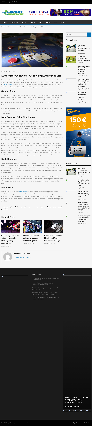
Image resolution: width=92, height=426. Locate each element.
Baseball (47, 22)
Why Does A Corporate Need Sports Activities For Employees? (45, 279)
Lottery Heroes (8, 84)
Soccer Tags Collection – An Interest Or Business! (84, 58)
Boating (32, 22)
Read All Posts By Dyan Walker (23, 257)
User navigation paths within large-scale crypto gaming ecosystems (45, 298)
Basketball (14, 22)
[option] (26, 232)
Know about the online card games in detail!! (49, 207)
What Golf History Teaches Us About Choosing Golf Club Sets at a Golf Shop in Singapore (84, 206)
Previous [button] (2, 234)
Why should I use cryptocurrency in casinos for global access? (45, 288)
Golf (39, 22)
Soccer (24, 22)
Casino (14, 71)
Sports (5, 22)
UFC (55, 22)
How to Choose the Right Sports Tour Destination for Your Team (43, 283)
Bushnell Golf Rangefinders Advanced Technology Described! (82, 96)
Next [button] (62, 234)
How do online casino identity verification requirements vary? (47, 238)
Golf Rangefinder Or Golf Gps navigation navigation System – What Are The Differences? (84, 83)
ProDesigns (87, 423)
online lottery (23, 191)
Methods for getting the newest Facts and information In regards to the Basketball (84, 69)
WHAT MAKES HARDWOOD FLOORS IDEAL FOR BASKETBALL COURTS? (77, 400)
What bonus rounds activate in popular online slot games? (25, 238)
